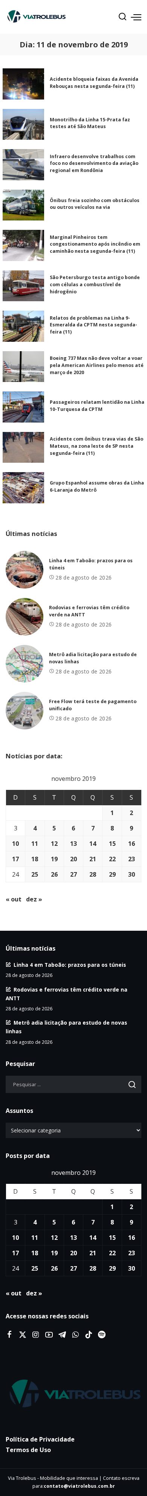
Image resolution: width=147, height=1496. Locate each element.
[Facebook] (9, 1335)
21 (92, 859)
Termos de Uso (28, 1450)
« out (13, 899)
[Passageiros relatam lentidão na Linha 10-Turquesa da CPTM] (23, 407)
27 (73, 874)
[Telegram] (62, 1335)
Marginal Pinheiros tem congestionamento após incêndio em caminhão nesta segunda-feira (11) (95, 244)
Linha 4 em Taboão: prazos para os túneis (70, 964)
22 (112, 859)
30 (131, 874)
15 (112, 843)
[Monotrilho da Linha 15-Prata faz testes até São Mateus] (23, 124)
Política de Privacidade (40, 1439)
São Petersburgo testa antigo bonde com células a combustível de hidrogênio (95, 284)
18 (34, 859)
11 (34, 843)
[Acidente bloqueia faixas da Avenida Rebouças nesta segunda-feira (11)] (23, 84)
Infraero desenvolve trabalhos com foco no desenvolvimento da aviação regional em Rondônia (94, 163)
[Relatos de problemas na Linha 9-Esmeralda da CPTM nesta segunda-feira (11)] (23, 326)
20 (73, 859)
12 (54, 843)
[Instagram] (36, 1335)
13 (73, 843)
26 (54, 874)
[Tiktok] (88, 1335)
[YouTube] (49, 1335)
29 (112, 874)
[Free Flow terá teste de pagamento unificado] (24, 710)
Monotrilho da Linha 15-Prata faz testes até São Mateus (90, 123)
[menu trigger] (136, 17)
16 (131, 843)
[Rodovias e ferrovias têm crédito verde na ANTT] (24, 617)
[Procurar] (122, 17)
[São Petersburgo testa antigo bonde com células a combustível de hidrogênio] (23, 286)
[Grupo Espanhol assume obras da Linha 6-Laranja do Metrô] (23, 487)
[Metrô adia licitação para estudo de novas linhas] (24, 663)
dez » (34, 899)
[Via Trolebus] (73, 1394)
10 (15, 843)
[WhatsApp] (75, 1335)
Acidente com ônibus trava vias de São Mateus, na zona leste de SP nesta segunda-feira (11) (96, 446)
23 (131, 859)
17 (15, 859)
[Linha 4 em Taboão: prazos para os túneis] (24, 570)
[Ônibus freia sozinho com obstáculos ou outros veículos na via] (23, 205)
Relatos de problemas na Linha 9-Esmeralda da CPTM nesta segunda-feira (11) (93, 325)
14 (92, 843)
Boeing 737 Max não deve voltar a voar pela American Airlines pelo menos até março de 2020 (97, 365)
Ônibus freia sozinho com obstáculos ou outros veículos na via (94, 204)
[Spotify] (102, 1335)
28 (92, 874)
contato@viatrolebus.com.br (79, 1486)
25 (34, 874)
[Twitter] (22, 1335)
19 (54, 859)
